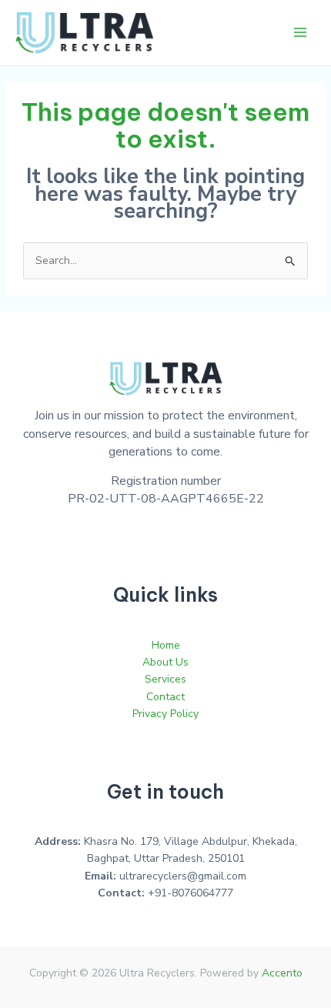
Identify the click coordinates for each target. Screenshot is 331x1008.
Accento (282, 973)
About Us (165, 662)
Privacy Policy (165, 713)
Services (165, 679)
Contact (165, 696)
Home (166, 645)
